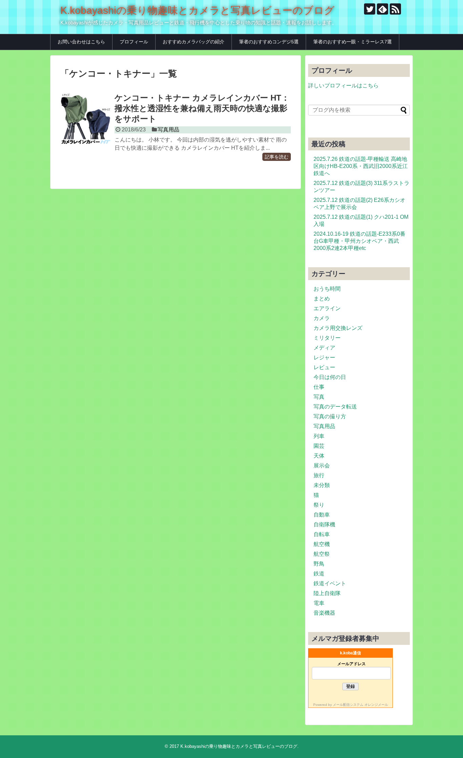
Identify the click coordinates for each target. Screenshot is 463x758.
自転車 (322, 534)
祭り (319, 505)
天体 (319, 456)
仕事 (319, 387)
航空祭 (322, 554)
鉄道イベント (330, 583)
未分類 (322, 485)
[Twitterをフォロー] (369, 9)
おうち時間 (327, 289)
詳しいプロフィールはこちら (343, 85)
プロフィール (134, 41)
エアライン (327, 308)
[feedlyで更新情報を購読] (382, 9)
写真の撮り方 (330, 416)
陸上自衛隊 (327, 593)
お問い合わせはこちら (81, 41)
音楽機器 (324, 613)
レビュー (324, 367)
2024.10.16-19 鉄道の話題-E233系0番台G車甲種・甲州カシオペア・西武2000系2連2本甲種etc (359, 241)
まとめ (322, 298)
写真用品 (168, 129)
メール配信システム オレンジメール (360, 705)
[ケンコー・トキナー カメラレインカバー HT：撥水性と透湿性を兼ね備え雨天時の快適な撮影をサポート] (85, 118)
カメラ (322, 318)
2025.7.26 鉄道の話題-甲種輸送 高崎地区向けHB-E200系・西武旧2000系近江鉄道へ (361, 166)
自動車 (322, 515)
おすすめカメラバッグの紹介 (193, 41)
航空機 (322, 544)
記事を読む (276, 157)
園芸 (319, 446)
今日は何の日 (330, 377)
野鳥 (319, 564)
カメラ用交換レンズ (338, 328)
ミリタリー (327, 338)
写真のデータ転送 (335, 406)
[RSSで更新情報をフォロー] (395, 9)
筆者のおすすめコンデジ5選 (269, 41)
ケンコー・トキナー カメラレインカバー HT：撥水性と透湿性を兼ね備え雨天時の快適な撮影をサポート (202, 108)
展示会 (322, 465)
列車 (319, 436)
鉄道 (319, 573)
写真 (319, 397)
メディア (324, 348)
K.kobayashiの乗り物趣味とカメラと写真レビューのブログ (197, 10)
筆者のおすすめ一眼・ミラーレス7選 (352, 41)
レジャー (324, 357)
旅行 (319, 475)
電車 (319, 603)
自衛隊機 (324, 524)
